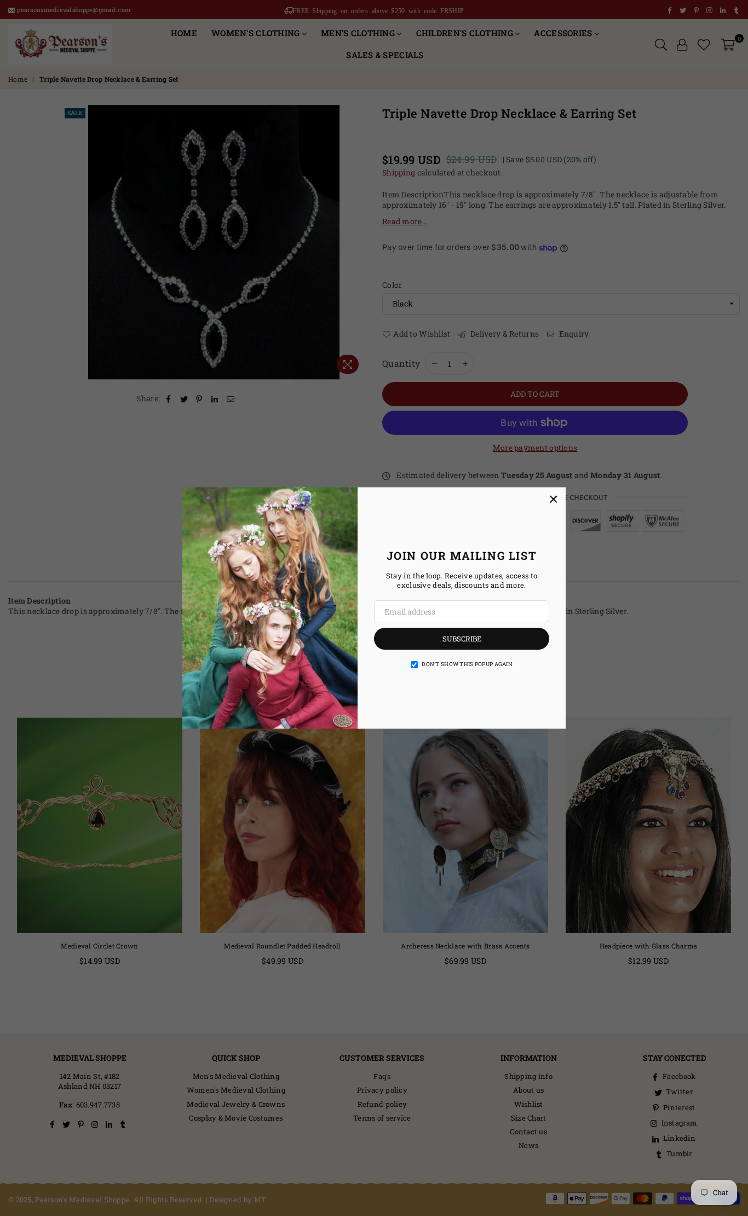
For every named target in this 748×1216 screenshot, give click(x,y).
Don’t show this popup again (467, 664)
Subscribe (461, 639)
